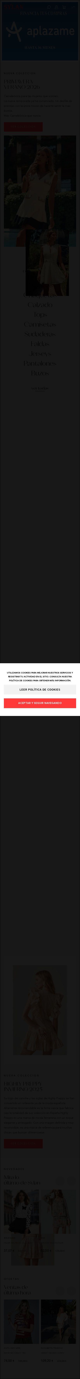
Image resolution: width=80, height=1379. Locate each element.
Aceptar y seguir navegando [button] (40, 703)
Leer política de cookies (40, 689)
